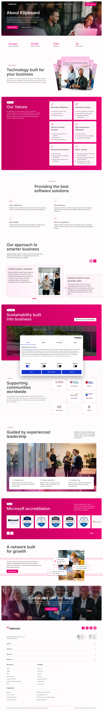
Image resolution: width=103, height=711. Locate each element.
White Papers (10, 676)
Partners (39, 676)
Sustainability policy (42, 694)
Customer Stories (11, 679)
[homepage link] (11, 4)
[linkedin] (91, 628)
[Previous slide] (8, 533)
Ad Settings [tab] (59, 342)
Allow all (72, 372)
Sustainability (40, 681)
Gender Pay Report (42, 699)
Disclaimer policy (11, 699)
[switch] (44, 366)
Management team (42, 679)
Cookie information (12, 697)
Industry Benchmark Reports (14, 681)
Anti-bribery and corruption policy (46, 697)
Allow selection (51, 372)
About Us (39, 669)
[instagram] (87, 628)
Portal (71, 4)
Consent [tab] (28, 342)
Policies (9, 692)
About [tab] (75, 342)
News (8, 669)
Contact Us (40, 671)
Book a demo (40, 684)
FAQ (8, 684)
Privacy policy (10, 694)
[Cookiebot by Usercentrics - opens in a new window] (75, 338)
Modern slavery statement (43, 692)
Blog (8, 674)
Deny (31, 372)
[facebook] (83, 628)
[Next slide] (11, 533)
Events (8, 671)
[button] (29, 4)
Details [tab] (43, 342)
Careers (39, 674)
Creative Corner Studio (91, 708)
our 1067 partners (30, 349)
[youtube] (95, 628)
